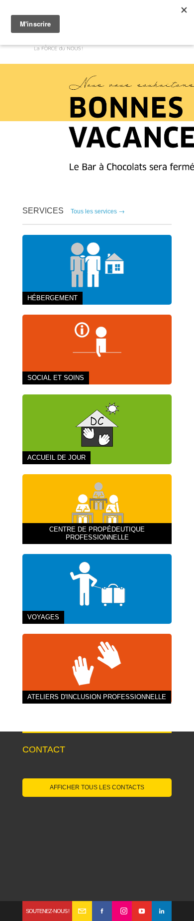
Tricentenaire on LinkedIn (162, 911)
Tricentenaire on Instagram (122, 911)
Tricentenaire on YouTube (142, 911)
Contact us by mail (82, 911)
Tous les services (98, 211)
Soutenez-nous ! (47, 911)
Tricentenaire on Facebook (102, 911)
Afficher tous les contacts (97, 787)
